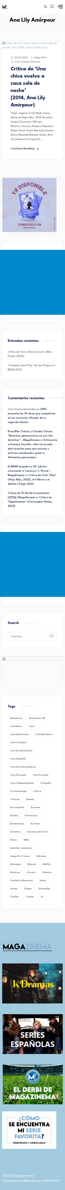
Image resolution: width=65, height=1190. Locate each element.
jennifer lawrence (21, 848)
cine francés (40, 775)
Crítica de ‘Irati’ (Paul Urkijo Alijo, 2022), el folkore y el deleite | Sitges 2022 (32, 479)
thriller (14, 896)
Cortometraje (18, 791)
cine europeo (18, 775)
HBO (26, 840)
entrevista (31, 815)
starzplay (44, 888)
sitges (28, 888)
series (14, 888)
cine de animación (21, 750)
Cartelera (16, 726)
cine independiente (22, 783)
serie (43, 880)
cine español (18, 758)
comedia (45, 783)
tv (42, 896)
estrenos (15, 831)
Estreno (35, 823)
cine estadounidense (23, 767)
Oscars (31, 872)
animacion (16, 718)
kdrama (41, 856)
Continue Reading (22, 148)
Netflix (47, 864)
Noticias (15, 872)
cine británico (44, 734)
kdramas (15, 864)
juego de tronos (20, 856)
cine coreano (18, 742)
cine (31, 726)
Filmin (13, 840)
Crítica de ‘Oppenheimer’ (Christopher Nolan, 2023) (30, 502)
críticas (15, 799)
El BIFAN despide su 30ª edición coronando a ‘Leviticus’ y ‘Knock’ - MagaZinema (29, 471)
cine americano (19, 734)
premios (47, 872)
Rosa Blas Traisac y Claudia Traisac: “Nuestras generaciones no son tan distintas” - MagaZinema (30, 436)
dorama (35, 807)
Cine (17, 62)
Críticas (25, 62)
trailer (30, 896)
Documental (17, 807)
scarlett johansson (21, 880)
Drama (14, 815)
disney (30, 799)
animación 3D (37, 718)
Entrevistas (17, 823)
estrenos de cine (37, 831)
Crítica (37, 791)
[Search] (54, 633)
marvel (31, 864)
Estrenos (35, 62)
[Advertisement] (32, 282)
